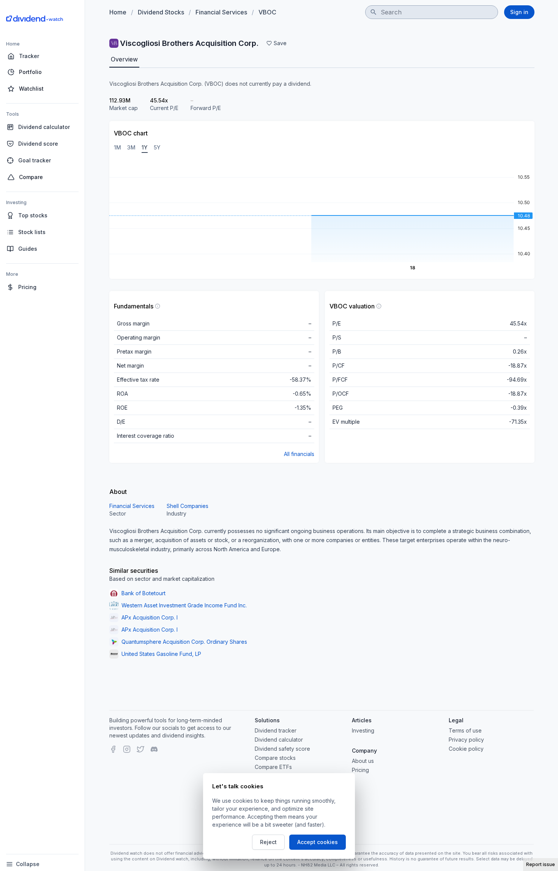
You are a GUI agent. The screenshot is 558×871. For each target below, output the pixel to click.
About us (363, 761)
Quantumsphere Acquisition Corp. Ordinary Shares (184, 641)
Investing (363, 730)
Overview (124, 59)
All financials (299, 454)
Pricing (360, 770)
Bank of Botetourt (143, 593)
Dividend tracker (275, 730)
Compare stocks (275, 758)
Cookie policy (466, 748)
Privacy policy (466, 739)
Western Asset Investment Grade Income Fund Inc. (184, 605)
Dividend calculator (279, 739)
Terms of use (465, 730)
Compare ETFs (273, 767)
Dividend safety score (282, 748)
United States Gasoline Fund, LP (161, 654)
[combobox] (431, 12)
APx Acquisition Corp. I (149, 617)
